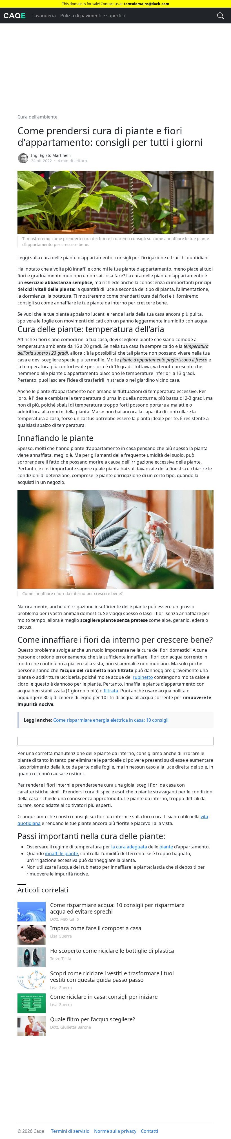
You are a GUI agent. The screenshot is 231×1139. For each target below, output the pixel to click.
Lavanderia (44, 15)
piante (166, 847)
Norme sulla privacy (115, 1131)
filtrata (111, 691)
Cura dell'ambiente (37, 117)
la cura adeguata (129, 847)
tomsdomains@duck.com (146, 3)
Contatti (149, 1131)
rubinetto (143, 677)
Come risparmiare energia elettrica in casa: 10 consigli (110, 720)
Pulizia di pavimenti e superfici (92, 15)
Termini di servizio (70, 1131)
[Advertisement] (115, 65)
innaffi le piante (61, 853)
